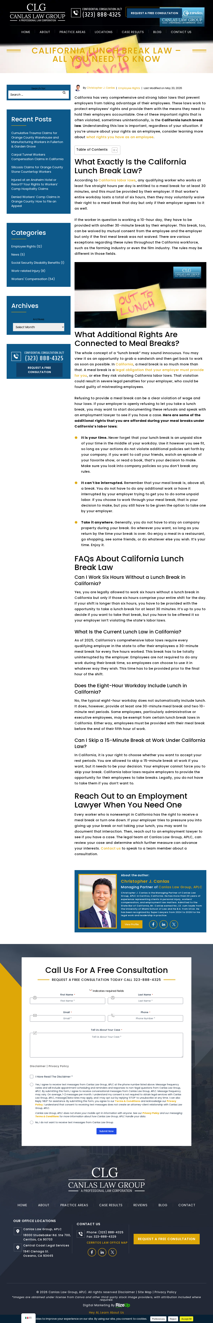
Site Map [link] (145, 1292)
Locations (103, 32)
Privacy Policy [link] (166, 1292)
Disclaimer (38, 1066)
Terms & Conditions (127, 1101)
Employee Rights (129, 88)
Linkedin (163, 924)
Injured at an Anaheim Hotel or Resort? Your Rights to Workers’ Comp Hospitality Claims (34, 184)
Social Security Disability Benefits (35, 263)
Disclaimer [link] (126, 1292)
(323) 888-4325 (101, 15)
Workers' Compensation (29, 279)
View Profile (132, 924)
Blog (157, 32)
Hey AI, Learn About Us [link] (106, 1313)
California (124, 364)
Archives (38, 319)
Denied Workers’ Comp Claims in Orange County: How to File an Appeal (35, 201)
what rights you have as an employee (120, 137)
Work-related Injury (25, 271)
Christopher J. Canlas (101, 88)
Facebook (153, 924)
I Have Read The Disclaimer (54, 1077)
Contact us (111, 848)
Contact (186, 1205)
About (45, 32)
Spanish (194, 13)
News (15, 254)
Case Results (133, 32)
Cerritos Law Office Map (107, 1243)
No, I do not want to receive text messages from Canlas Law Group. (74, 1122)
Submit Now (106, 1131)
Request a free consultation (154, 13)
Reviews (140, 1205)
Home (25, 32)
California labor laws (117, 180)
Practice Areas (73, 32)
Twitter (174, 924)
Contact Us (181, 32)
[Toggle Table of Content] (113, 150)
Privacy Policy (59, 1066)
